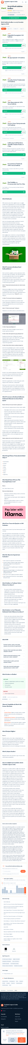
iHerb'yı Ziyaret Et (15, 17)
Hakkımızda (17, 1016)
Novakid (8, 983)
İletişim (16, 1021)
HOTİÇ (4, 983)
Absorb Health (7, 722)
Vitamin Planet (7, 712)
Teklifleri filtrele (5, 26)
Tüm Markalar (10, 990)
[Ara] (22, 2)
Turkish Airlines (19, 983)
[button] (3, 29)
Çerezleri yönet (5, 1040)
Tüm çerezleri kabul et (22, 1040)
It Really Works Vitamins (9, 717)
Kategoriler (3, 1019)
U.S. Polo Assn (5, 985)
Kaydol (23, 871)
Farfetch (21, 981)
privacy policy (9, 873)
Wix (10, 985)
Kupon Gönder (18, 1019)
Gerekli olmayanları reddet (12, 1040)
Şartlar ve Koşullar (5, 1027)
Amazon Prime (5, 981)
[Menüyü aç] (26, 2)
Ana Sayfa (3, 990)
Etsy (17, 981)
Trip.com (13, 983)
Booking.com (12, 981)
